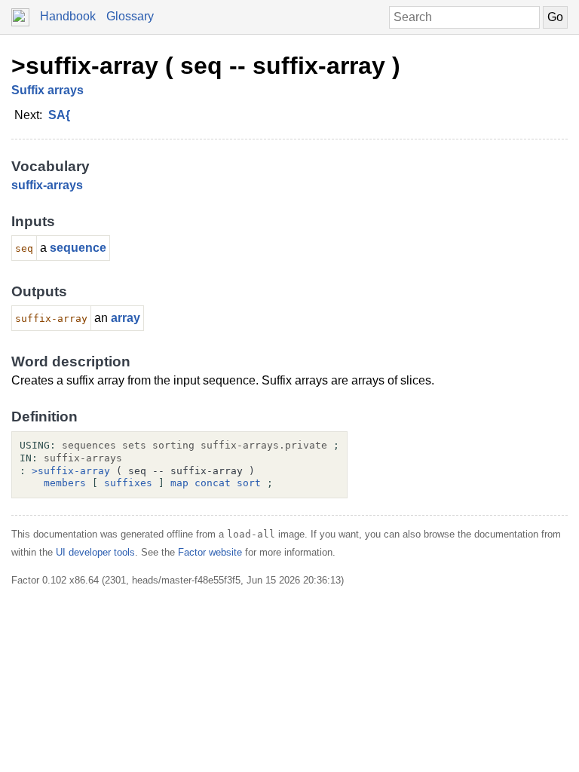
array (125, 317)
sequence (78, 247)
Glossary (130, 16)
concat (213, 483)
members (65, 483)
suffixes (128, 483)
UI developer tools (95, 552)
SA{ (59, 115)
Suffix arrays (47, 90)
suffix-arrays (47, 185)
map (179, 483)
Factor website (210, 552)
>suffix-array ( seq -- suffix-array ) (205, 65)
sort (249, 483)
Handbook (68, 16)
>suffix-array (71, 470)
